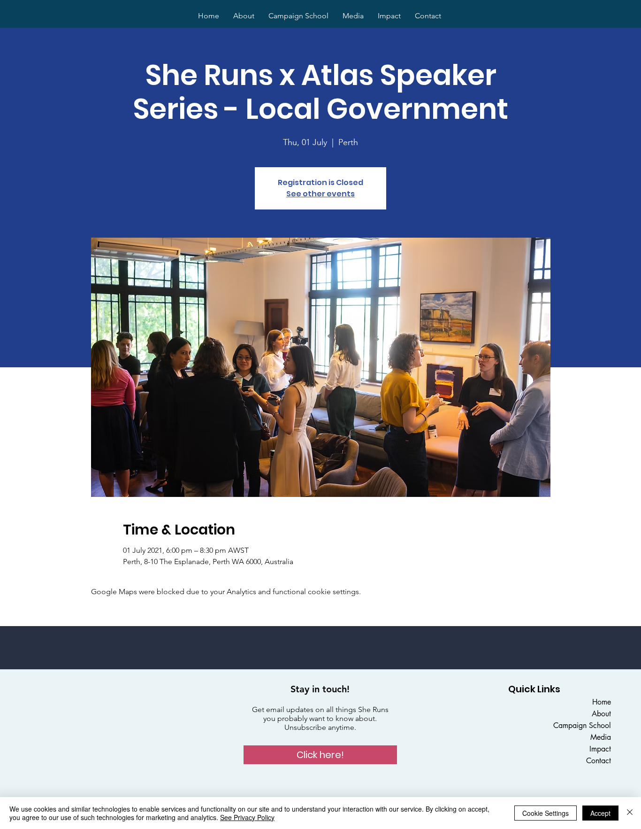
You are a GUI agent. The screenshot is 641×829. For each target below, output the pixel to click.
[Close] (629, 813)
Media (600, 737)
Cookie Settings (545, 813)
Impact (600, 749)
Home (601, 702)
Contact (598, 761)
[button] (320, 754)
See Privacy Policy (247, 817)
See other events (320, 193)
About (601, 714)
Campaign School (582, 725)
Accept (600, 813)
